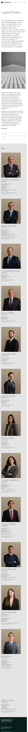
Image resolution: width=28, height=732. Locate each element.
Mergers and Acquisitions (5, 183)
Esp (19, 2)
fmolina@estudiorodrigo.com (7, 237)
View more (4, 128)
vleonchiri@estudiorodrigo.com (8, 579)
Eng (16, 2)
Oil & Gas (3, 188)
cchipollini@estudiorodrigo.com (8, 491)
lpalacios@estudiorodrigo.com (8, 279)
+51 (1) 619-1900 (5, 193)
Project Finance (4, 185)
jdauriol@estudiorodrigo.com (7, 536)
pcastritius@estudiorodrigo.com (8, 320)
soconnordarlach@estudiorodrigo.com (10, 623)
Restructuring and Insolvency (6, 532)
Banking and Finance (5, 184)
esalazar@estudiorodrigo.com (8, 711)
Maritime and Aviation (5, 187)
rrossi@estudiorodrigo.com (7, 667)
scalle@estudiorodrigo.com (7, 405)
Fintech (2, 488)
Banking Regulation (4, 190)
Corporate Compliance (5, 234)
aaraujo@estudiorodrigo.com (8, 363)
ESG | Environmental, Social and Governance (9, 189)
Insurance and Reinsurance (6, 534)
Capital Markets (4, 186)
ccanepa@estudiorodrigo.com (8, 447)
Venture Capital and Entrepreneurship (7, 233)
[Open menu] (24, 2)
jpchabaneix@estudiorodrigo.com (9, 192)
